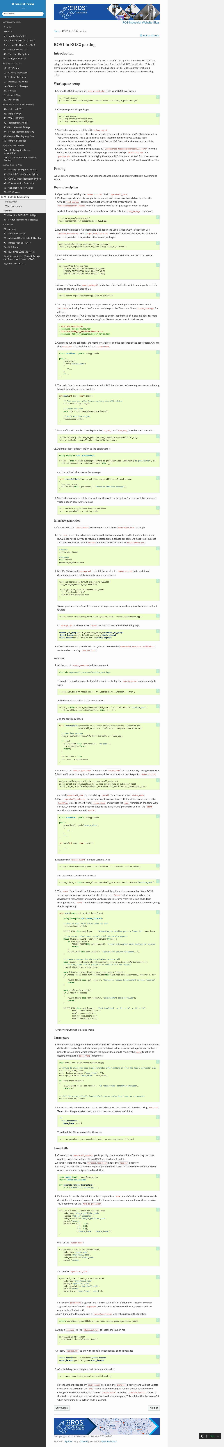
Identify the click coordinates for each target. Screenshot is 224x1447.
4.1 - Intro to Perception (15, 141)
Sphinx (68, 1441)
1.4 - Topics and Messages (16, 86)
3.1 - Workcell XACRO (14, 118)
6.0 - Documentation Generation (19, 183)
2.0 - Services (10, 91)
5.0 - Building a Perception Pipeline (20, 170)
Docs (56, 31)
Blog (156, 22)
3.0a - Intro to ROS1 (13, 109)
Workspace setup (13, 206)
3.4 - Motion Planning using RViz (19, 132)
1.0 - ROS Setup (11, 68)
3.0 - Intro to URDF (13, 114)
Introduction (11, 202)
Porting (8, 211)
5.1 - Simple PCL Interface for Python (21, 174)
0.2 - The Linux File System (16, 54)
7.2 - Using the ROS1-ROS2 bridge (20, 215)
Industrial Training (24, 4)
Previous (63, 1408)
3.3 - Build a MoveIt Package (17, 127)
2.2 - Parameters (11, 100)
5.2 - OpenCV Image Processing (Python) (22, 179)
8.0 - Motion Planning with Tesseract (21, 220)
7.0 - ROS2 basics (12, 192)
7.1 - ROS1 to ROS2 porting (16, 197)
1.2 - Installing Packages (15, 77)
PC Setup (8, 27)
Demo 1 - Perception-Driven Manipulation (17, 151)
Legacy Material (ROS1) (14, 263)
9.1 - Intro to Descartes (14, 234)
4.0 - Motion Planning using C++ (19, 136)
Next (153, 1408)
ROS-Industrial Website (138, 22)
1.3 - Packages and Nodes (16, 82)
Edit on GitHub (150, 35)
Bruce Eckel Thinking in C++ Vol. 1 (19, 41)
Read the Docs (109, 1441)
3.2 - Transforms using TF (15, 123)
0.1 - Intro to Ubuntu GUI (16, 50)
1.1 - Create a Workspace (15, 73)
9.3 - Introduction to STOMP (17, 243)
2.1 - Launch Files (12, 95)
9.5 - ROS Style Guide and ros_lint (19, 252)
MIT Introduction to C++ (15, 36)
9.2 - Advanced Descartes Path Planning (22, 238)
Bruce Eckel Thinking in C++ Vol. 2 (19, 45)
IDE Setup (8, 32)
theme (84, 1441)
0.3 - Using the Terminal (15, 59)
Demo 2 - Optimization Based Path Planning (20, 159)
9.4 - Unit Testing (12, 247)
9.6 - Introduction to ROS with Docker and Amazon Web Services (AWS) (22, 257)
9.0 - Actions (10, 229)
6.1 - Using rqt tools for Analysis (19, 188)
